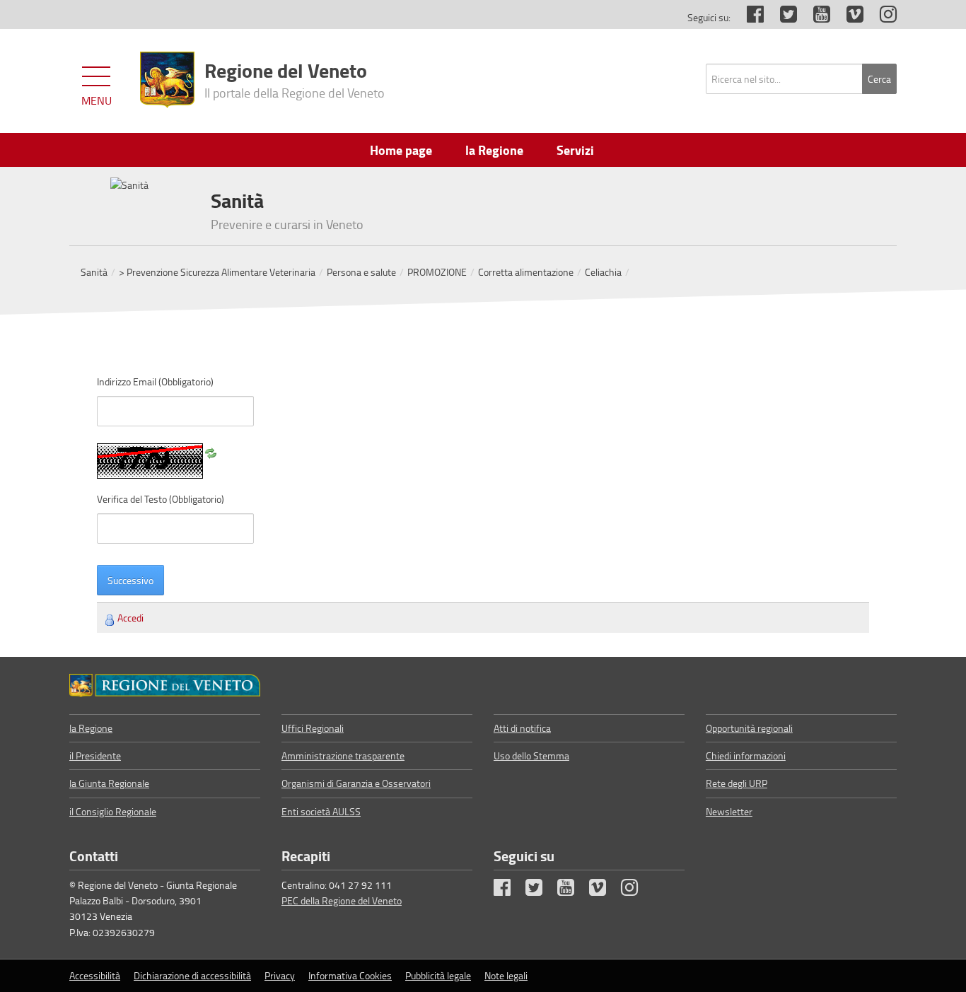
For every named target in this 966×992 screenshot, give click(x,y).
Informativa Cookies (350, 975)
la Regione (90, 728)
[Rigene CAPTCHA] (210, 450)
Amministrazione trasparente (343, 755)
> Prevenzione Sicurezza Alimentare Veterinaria (217, 272)
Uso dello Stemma (531, 755)
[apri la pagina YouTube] (814, 17)
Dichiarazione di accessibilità (192, 975)
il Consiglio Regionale (112, 811)
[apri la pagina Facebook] (748, 17)
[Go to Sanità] (164, 685)
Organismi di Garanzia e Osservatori (356, 783)
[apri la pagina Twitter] (781, 17)
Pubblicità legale (438, 975)
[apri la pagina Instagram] (881, 17)
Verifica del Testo (160, 499)
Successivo (130, 580)
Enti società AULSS (321, 811)
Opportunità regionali (749, 728)
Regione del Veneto (294, 78)
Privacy (279, 975)
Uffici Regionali (312, 728)
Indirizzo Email (155, 381)
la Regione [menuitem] (494, 150)
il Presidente (95, 755)
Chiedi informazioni (746, 755)
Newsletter (729, 811)
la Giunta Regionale (109, 783)
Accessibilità (94, 975)
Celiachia (603, 272)
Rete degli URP (736, 783)
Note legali (506, 975)
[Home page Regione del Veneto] (167, 80)
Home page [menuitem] (401, 150)
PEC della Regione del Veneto (341, 900)
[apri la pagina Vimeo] (847, 17)
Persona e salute (361, 272)
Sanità (94, 272)
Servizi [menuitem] (575, 150)
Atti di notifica (522, 728)
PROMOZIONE (437, 272)
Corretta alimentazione (526, 272)
